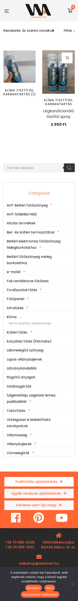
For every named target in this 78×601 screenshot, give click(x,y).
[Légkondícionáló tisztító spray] (58, 72)
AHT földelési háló (22, 214)
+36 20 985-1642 (19, 547)
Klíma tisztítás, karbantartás (58, 102)
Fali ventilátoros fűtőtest (28, 281)
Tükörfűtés (16, 410)
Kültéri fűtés (17, 332)
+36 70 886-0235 (20, 542)
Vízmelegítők (18, 452)
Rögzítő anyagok (21, 377)
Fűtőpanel (15, 298)
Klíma (11, 316)
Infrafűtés (15, 308)
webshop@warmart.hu (39, 563)
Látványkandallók (22, 368)
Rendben (33, 588)
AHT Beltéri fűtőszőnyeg (27, 205)
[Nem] (72, 584)
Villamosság (17, 435)
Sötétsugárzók (19, 386)
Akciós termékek (21, 223)
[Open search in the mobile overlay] (39, 167)
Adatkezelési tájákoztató (40, 594)
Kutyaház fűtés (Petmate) (29, 341)
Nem (49, 588)
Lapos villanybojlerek (24, 359)
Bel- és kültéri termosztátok (31, 232)
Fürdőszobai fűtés (22, 289)
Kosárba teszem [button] (67, 57)
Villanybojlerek (19, 444)
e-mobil (13, 271)
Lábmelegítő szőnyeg (25, 350)
